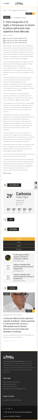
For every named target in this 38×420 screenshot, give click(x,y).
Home (5, 10)
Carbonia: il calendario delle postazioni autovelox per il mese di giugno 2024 (23, 267)
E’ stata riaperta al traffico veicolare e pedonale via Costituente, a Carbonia (21, 257)
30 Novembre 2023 (20, 280)
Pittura (7, 17)
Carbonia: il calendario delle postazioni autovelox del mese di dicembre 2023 (24, 277)
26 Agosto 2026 (9, 315)
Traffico (19, 239)
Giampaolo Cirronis (20, 17)
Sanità (6, 294)
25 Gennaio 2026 (19, 261)
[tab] (19, 239)
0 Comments (18, 315)
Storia (19, 242)
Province (19, 249)
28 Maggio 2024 (19, 271)
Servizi (19, 246)
